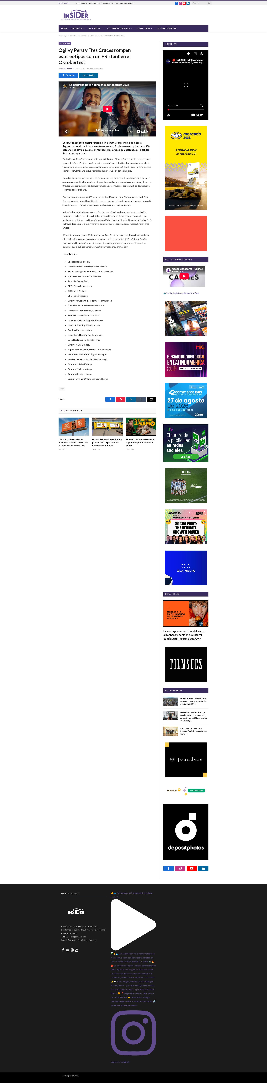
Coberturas (143, 28)
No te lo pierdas (173, 690)
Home (64, 28)
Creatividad (65, 43)
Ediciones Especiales (118, 28)
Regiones (76, 28)
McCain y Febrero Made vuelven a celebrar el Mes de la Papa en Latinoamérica (73, 442)
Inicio (61, 36)
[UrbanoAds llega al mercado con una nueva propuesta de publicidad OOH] (170, 701)
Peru (62, 388)
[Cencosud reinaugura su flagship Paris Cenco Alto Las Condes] (170, 731)
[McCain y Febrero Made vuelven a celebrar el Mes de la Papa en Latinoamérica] (74, 427)
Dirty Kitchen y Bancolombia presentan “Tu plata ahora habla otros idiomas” (107, 442)
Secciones (94, 28)
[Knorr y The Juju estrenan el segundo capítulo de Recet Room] (141, 427)
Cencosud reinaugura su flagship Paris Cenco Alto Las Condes (193, 731)
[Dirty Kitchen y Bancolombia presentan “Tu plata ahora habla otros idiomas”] (107, 427)
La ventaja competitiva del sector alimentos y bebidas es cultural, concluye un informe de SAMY (184, 634)
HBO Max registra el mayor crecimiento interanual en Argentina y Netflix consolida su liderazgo (193, 716)
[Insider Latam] (76, 15)
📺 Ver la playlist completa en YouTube (181, 293)
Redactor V (67, 69)
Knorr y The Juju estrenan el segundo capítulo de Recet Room (140, 442)
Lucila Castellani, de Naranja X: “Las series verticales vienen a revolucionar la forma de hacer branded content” (106, 3)
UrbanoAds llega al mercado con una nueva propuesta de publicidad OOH (193, 701)
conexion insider (166, 28)
